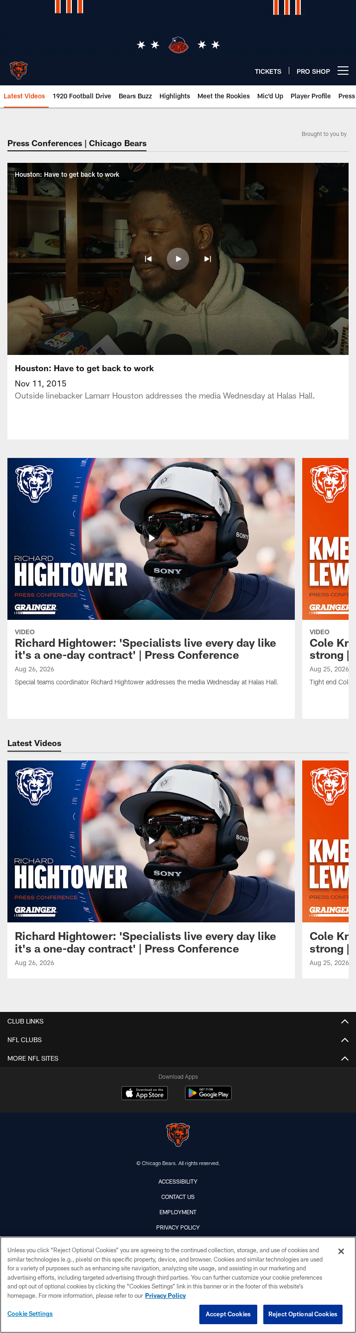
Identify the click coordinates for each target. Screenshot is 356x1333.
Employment (178, 1212)
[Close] (341, 1251)
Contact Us (178, 1196)
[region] (178, 1284)
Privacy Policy (178, 1227)
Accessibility (178, 1181)
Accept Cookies (228, 1314)
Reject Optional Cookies (302, 1314)
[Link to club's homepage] (18, 66)
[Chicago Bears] (178, 1136)
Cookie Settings (30, 1313)
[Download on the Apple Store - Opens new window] (144, 1094)
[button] (148, 259)
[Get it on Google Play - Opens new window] (208, 1097)
